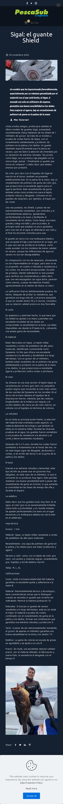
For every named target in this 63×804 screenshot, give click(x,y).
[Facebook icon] (27, 3)
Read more (31, 788)
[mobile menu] (58, 5)
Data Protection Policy (31, 782)
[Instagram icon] (36, 3)
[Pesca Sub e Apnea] (31, 13)
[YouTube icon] (31, 3)
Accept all (31, 795)
